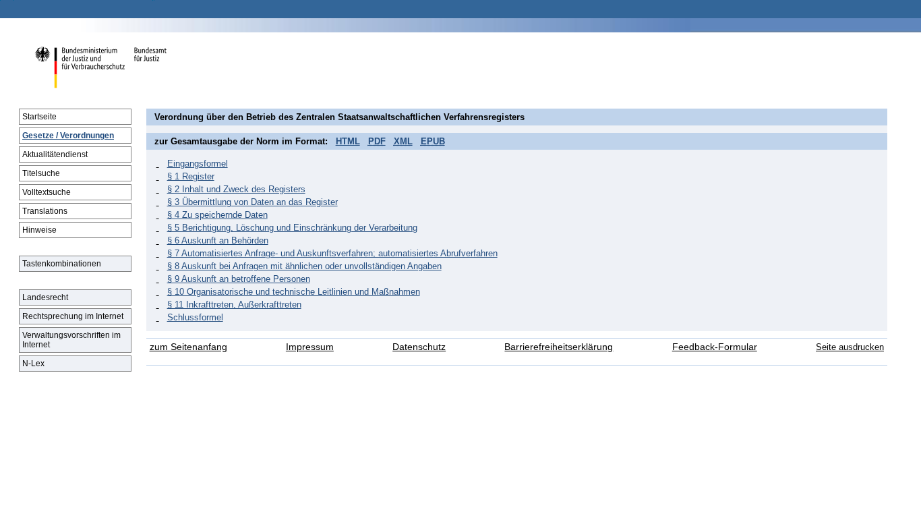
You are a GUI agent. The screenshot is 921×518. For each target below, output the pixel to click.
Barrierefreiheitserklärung (558, 347)
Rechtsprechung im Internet (72, 316)
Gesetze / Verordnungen (68, 135)
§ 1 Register (190, 176)
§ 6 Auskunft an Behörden (217, 240)
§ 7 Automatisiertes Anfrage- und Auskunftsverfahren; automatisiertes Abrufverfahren (332, 253)
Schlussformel (195, 317)
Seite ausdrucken (850, 347)
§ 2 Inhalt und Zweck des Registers (236, 189)
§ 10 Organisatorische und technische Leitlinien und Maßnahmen (293, 292)
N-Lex (33, 363)
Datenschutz (419, 347)
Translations (44, 211)
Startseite (39, 116)
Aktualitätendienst (55, 154)
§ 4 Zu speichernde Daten (217, 215)
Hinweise (39, 230)
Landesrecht (45, 297)
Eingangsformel (197, 164)
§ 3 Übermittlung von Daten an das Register (252, 202)
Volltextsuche (46, 192)
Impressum (310, 347)
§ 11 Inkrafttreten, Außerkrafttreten (234, 304)
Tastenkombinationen (61, 263)
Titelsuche (41, 173)
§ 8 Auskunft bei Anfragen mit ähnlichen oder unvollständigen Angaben (304, 266)
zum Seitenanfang (188, 347)
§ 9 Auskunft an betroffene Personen (238, 279)
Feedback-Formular (714, 347)
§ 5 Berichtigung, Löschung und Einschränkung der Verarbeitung (292, 228)
